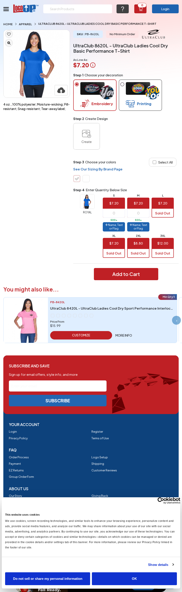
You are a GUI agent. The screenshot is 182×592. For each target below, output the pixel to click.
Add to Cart (126, 274)
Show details (158, 565)
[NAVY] (69, 315)
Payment (15, 463)
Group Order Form (21, 476)
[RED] (75, 315)
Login (165, 9)
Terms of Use (100, 438)
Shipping (97, 463)
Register (97, 431)
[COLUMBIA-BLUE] (52, 315)
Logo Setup (99, 457)
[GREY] (58, 315)
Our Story (15, 496)
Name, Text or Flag (115, 226)
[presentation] (176, 320)
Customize (81, 335)
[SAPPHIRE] (86, 315)
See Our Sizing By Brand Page (98, 169)
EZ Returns (16, 470)
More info (123, 335)
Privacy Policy (18, 438)
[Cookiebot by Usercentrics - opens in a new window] (160, 500)
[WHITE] (86, 178)
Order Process (19, 457)
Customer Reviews (104, 470)
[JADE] (63, 315)
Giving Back (99, 496)
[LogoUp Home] (26, 8)
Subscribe (58, 400)
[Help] (123, 8)
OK (134, 578)
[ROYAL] (76, 178)
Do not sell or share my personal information (47, 578)
